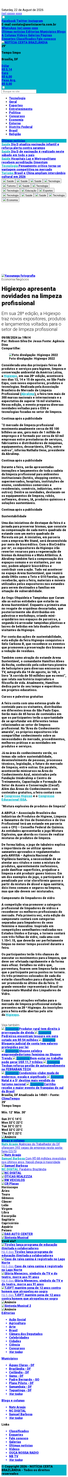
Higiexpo (10, 376)
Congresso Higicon (18, 796)
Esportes (16, 105)
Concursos (17, 116)
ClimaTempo (11, 1098)
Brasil (13, 130)
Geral (13, 102)
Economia (16, 120)
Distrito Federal (20, 127)
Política (14, 112)
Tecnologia (17, 98)
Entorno (15, 123)
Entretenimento (20, 109)
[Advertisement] (34, 238)
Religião (15, 134)
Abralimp (27, 394)
